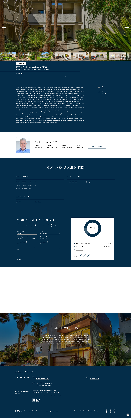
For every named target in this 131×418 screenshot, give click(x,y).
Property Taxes (81, 246)
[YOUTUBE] (114, 411)
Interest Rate (21, 242)
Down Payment (21, 237)
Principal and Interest (83, 243)
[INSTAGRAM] (110, 411)
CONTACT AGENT (97, 146)
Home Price (20, 231)
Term (41, 231)
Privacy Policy (93, 411)
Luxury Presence (52, 411)
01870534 (55, 392)
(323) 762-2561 (94, 378)
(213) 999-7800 (52, 147)
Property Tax (44, 237)
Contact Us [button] (65, 351)
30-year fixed (44, 233)
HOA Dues (43, 242)
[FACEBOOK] (106, 411)
